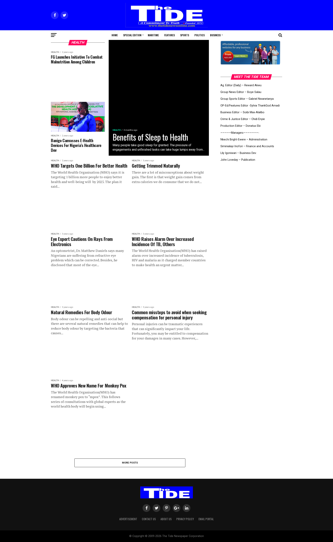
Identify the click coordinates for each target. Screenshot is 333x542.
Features (169, 35)
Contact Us (149, 519)
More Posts (130, 462)
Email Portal (206, 519)
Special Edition (132, 35)
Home (115, 35)
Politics (199, 35)
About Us (166, 519)
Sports (184, 35)
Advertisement (128, 519)
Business (215, 35)
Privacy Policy (185, 519)
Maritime (153, 35)
